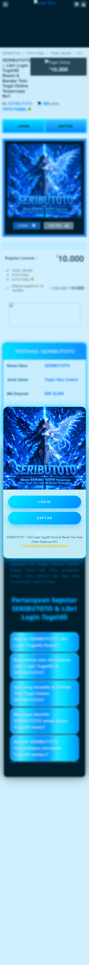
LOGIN (44, 502)
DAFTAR (44, 518)
